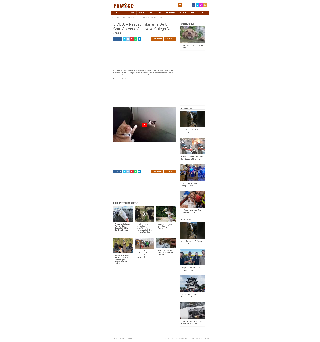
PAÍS (151, 12)
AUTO (132, 12)
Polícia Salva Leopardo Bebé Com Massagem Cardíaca (165, 252)
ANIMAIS (124, 12)
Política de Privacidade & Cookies (200, 338)
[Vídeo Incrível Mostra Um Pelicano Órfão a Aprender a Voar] (166, 214)
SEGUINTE (169, 39)
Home (115, 12)
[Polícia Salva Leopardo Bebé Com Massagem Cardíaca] (166, 243)
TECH (192, 12)
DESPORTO (141, 12)
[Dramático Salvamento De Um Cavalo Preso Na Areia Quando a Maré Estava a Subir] (144, 243)
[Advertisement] (144, 55)
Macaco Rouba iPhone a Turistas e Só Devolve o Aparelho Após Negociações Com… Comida (123, 260)
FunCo (113, 338)
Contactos (174, 338)
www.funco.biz (128, 338)
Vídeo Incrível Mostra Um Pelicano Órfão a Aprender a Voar (165, 226)
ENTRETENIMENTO (170, 12)
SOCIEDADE (183, 12)
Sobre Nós (166, 338)
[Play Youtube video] (144, 124)
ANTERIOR (158, 39)
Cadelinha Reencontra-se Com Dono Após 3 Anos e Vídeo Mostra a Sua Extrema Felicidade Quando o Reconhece (144, 228)
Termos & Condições (184, 338)
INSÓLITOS (201, 12)
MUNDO (159, 12)
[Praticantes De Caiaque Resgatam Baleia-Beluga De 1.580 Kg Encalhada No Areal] (123, 214)
